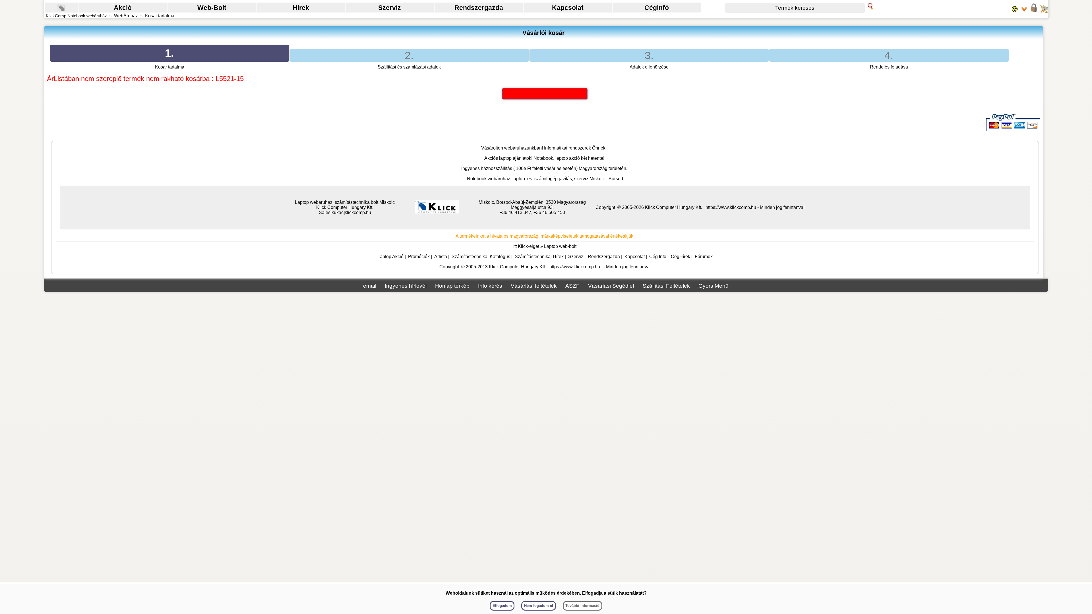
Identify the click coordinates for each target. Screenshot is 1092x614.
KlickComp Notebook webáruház (76, 15)
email (369, 286)
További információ (582, 605)
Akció (123, 7)
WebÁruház (126, 15)
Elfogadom (502, 605)
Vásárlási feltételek (534, 286)
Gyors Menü (713, 286)
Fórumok (704, 256)
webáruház (515, 148)
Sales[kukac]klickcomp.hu (345, 212)
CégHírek (680, 256)
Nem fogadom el (538, 605)
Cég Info (657, 256)
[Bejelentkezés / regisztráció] (1033, 11)
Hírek (301, 7)
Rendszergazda (478, 7)
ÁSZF (572, 286)
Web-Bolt (211, 7)
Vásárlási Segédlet (611, 286)
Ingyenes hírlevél (406, 286)
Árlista (440, 256)
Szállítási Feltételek (666, 286)
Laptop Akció (390, 256)
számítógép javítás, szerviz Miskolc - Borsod (578, 178)
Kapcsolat (568, 7)
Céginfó (656, 7)
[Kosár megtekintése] (1043, 11)
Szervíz (389, 7)
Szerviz (575, 256)
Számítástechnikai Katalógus (481, 256)
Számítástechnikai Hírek (539, 256)
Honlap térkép (452, 286)
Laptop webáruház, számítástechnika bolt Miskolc (345, 202)
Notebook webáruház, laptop (496, 178)
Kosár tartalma (159, 15)
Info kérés (490, 286)
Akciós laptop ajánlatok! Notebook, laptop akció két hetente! (544, 158)
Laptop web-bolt (560, 246)
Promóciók (419, 256)
